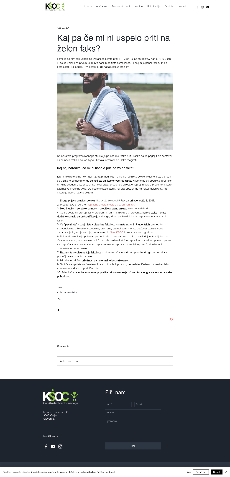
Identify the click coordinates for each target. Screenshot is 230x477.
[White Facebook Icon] (46, 446)
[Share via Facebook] (58, 309)
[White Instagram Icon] (60, 446)
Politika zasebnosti (106, 472)
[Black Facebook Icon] (197, 7)
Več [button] (189, 472)
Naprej (216, 472)
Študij (60, 299)
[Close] (226, 471)
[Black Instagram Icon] (202, 7)
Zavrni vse (201, 472)
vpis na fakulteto (67, 292)
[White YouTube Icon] (53, 446)
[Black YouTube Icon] (208, 7)
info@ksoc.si (51, 436)
